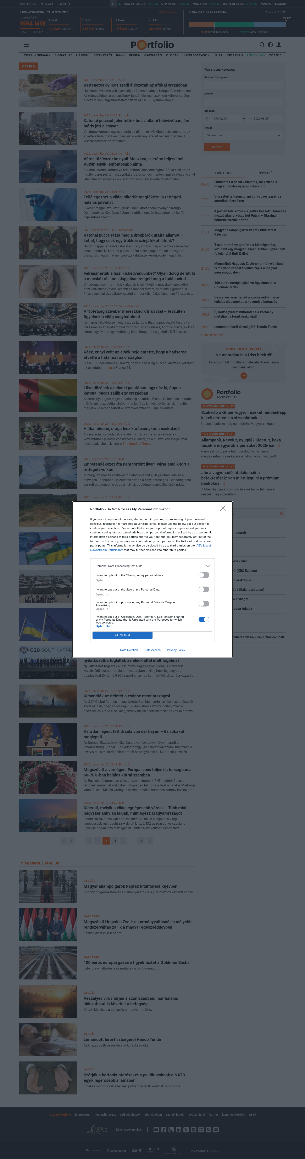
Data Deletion (129, 650)
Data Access (152, 650)
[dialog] (152, 579)
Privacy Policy (176, 650)
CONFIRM (122, 635)
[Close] (224, 509)
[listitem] (152, 566)
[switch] (204, 575)
